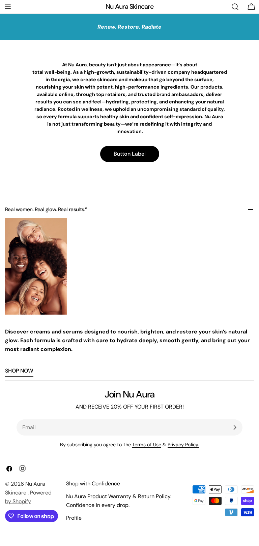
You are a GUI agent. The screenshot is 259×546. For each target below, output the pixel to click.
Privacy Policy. (183, 445)
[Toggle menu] (8, 6)
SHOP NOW (19, 370)
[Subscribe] (235, 427)
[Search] (235, 6)
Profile (74, 517)
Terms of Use (146, 445)
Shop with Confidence (93, 483)
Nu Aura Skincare (129, 6)
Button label (130, 153)
